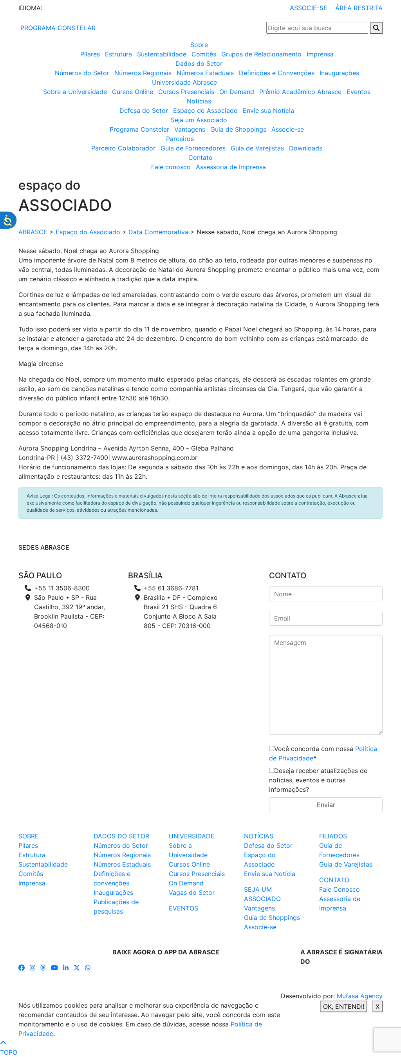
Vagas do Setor (192, 892)
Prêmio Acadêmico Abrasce (300, 92)
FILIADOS (333, 836)
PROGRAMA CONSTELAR (57, 28)
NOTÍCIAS (258, 836)
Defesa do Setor (143, 110)
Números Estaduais (205, 73)
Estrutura (118, 54)
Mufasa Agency (360, 996)
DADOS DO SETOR (121, 836)
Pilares (90, 54)
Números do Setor (82, 73)
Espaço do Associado (205, 110)
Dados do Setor (198, 63)
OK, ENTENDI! (343, 1006)
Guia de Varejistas (257, 148)
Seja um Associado (199, 120)
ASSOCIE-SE (308, 8)
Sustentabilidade (161, 54)
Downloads (305, 148)
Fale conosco (171, 167)
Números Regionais (143, 73)
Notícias (199, 101)
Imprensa (320, 54)
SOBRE (28, 836)
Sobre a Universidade (75, 92)
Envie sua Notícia (268, 110)
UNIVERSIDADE (192, 836)
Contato (200, 157)
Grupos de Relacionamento (261, 54)
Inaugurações (339, 73)
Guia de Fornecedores (193, 148)
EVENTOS (183, 908)
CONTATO (334, 880)
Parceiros (180, 139)
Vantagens (189, 129)
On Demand (236, 92)
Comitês (203, 54)
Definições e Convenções (276, 73)
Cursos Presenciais (186, 92)
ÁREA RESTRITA (359, 8)
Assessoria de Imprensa (231, 167)
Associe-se (287, 129)
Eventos (358, 92)
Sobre (199, 45)
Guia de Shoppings (238, 129)
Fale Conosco (339, 889)
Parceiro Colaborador (123, 148)
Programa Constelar (139, 129)
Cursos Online (132, 92)
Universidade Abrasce (184, 82)
